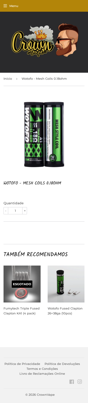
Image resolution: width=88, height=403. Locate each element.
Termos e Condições (42, 369)
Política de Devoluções (62, 364)
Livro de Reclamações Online (42, 373)
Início (8, 78)
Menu (13, 6)
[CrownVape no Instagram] (79, 382)
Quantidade (14, 203)
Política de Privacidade (22, 364)
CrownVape (46, 394)
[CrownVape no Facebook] (71, 382)
